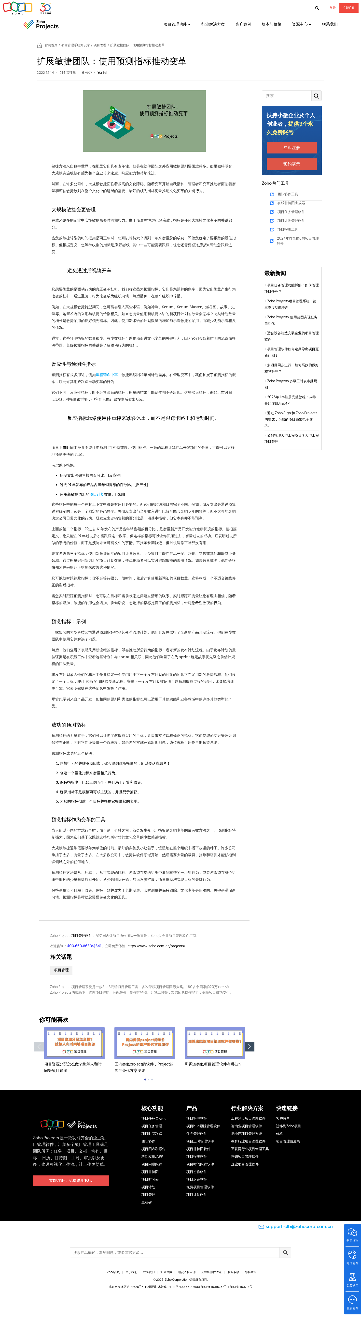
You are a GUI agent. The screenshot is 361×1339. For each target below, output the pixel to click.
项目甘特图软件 (198, 1149)
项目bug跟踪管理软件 (203, 1126)
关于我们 (131, 1272)
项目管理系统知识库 (75, 45)
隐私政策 (251, 1272)
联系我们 (330, 24)
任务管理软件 (196, 1134)
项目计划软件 (196, 1195)
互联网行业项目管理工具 (250, 1149)
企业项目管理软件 (245, 1164)
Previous (39, 1046)
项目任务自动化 (153, 1118)
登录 (333, 8)
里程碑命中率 (107, 375)
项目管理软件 (81, 936)
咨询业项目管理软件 (246, 1126)
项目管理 (100, 45)
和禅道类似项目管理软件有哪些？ (213, 1064)
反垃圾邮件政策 (211, 1272)
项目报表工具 (288, 229)
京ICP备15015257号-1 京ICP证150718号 (226, 1287)
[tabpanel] (74, 1050)
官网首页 (51, 45)
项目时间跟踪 (151, 1134)
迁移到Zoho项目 (288, 1126)
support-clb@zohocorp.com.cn (299, 1226)
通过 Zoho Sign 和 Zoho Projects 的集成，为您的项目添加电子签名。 (290, 419)
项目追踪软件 (196, 1179)
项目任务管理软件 (291, 212)
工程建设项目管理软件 (248, 1118)
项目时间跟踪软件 (200, 1164)
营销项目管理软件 (245, 1156)
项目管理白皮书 (288, 1141)
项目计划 (96, 494)
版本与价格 (271, 24)
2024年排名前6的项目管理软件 (298, 240)
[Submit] (285, 1252)
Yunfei (102, 73)
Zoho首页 (113, 1272)
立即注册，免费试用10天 (71, 1180)
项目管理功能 (175, 24)
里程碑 (146, 1202)
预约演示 (291, 164)
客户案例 (243, 24)
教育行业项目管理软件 (248, 1141)
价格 (279, 1134)
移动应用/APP (152, 1156)
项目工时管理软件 (200, 1141)
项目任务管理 (151, 1126)
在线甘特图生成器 (291, 203)
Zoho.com (27, 8)
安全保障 (166, 1272)
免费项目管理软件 (200, 1187)
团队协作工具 (288, 194)
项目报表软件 (196, 1156)
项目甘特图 (150, 1172)
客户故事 (283, 1118)
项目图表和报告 (153, 1149)
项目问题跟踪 (151, 1164)
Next (249, 1046)
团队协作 (148, 1141)
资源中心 (300, 24)
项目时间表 (150, 1179)
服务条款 (233, 1272)
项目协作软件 (196, 1172)
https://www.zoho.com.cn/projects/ (156, 946)
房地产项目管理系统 (246, 1134)
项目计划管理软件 (291, 221)
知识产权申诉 (186, 1272)
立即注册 (349, 8)
